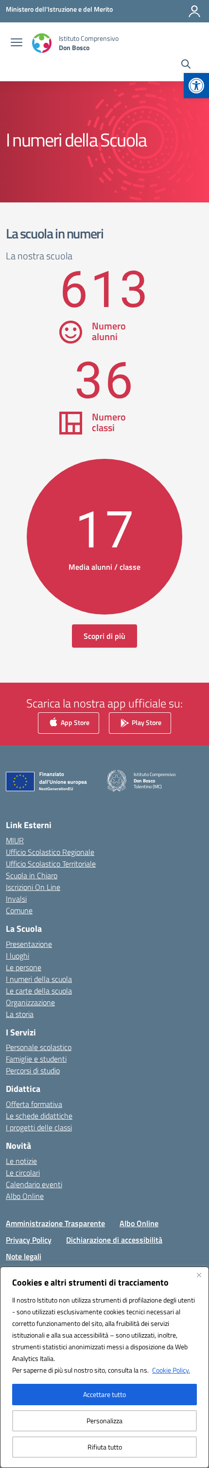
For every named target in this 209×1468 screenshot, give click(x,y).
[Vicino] (199, 1275)
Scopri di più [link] (104, 636)
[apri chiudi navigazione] (16, 43)
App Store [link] (74, 722)
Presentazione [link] (29, 944)
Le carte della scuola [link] (39, 991)
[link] (196, 85)
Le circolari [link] (23, 1172)
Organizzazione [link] (30, 1002)
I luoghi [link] (17, 955)
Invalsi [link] (16, 899)
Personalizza (104, 1420)
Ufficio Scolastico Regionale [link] (50, 852)
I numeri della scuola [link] (39, 979)
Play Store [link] (145, 722)
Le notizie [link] (21, 1161)
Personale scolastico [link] (38, 1047)
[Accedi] (194, 11)
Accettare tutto (104, 1394)
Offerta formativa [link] (34, 1104)
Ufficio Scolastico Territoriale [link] (51, 864)
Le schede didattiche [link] (39, 1116)
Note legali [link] (23, 1256)
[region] (104, 1367)
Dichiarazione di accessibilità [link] (114, 1240)
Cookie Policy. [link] (171, 1370)
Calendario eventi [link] (34, 1184)
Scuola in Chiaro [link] (31, 875)
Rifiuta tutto (104, 1447)
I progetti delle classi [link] (39, 1127)
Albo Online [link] (25, 1196)
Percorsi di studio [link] (33, 1070)
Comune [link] (19, 910)
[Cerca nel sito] (185, 65)
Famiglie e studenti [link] (36, 1059)
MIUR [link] (15, 840)
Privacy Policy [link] (29, 1240)
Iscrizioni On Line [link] (33, 887)
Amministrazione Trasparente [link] (55, 1223)
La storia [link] (20, 1014)
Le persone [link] (23, 967)
